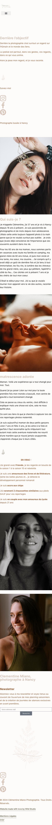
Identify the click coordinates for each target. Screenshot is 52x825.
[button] (6, 13)
